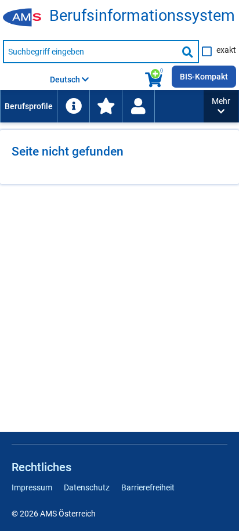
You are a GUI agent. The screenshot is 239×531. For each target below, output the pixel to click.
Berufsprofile (29, 106)
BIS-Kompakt (204, 76)
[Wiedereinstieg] (138, 106)
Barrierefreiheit (148, 487)
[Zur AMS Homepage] (26, 18)
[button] (221, 106)
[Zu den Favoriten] (105, 106)
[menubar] (102, 106)
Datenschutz (87, 487)
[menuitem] (28, 106)
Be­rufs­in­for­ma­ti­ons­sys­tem (142, 16)
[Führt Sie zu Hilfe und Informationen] (73, 106)
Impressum (32, 487)
